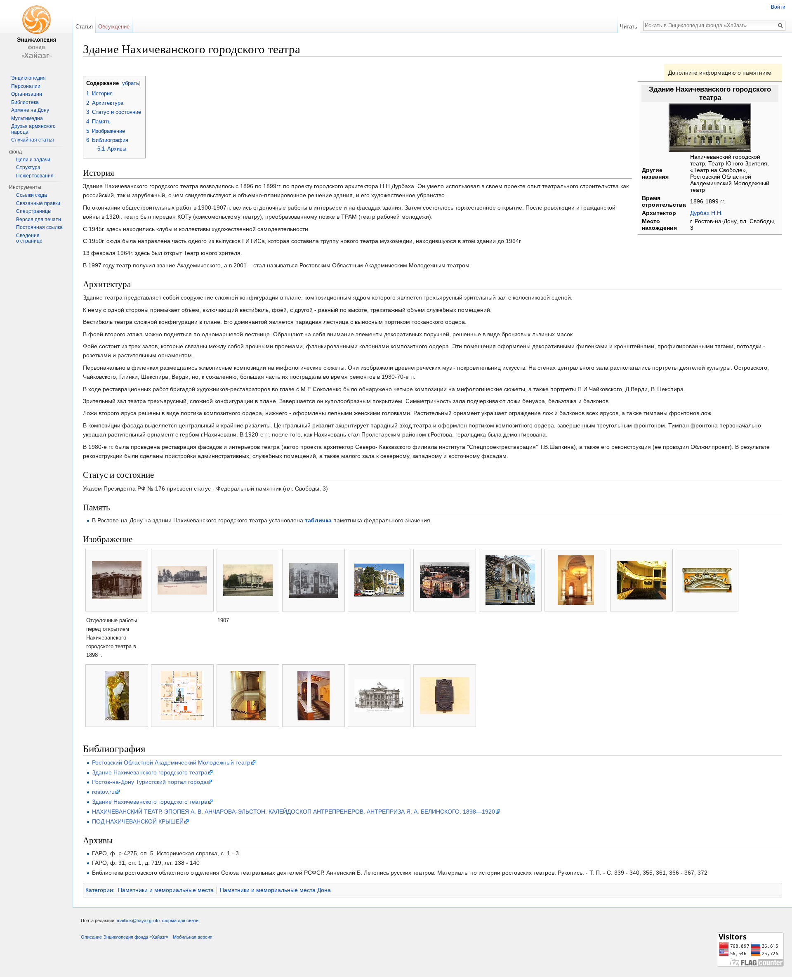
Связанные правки (38, 203)
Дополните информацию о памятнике (719, 72)
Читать (628, 27)
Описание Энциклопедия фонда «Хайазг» (124, 937)
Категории (99, 890)
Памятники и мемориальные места (166, 890)
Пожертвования (35, 176)
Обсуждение (114, 27)
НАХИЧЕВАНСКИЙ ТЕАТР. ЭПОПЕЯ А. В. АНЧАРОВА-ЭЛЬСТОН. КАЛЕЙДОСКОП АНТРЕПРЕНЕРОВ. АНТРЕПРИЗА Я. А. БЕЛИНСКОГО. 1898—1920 (293, 811)
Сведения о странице (29, 238)
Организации (26, 94)
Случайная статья (32, 140)
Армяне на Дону (30, 110)
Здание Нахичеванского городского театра (149, 772)
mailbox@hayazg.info (138, 920)
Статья (84, 27)
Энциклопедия (28, 78)
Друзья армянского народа (33, 129)
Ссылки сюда (31, 195)
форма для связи (180, 920)
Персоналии (25, 86)
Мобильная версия (192, 937)
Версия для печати (38, 219)
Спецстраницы (34, 211)
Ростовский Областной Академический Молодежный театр (171, 762)
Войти (778, 7)
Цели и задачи (33, 160)
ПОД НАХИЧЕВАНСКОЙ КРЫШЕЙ (138, 821)
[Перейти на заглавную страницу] (36, 33)
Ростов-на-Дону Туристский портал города (149, 782)
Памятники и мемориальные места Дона (275, 890)
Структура (28, 167)
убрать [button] (130, 83)
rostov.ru (103, 791)
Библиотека (25, 102)
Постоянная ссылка (39, 227)
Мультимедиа (27, 118)
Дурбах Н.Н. (706, 213)
